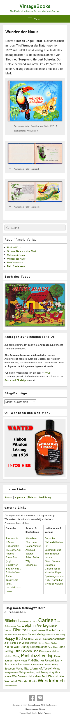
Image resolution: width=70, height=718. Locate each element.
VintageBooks (35, 6)
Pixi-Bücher (36, 660)
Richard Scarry (53, 660)
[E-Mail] (40, 698)
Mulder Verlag (12, 656)
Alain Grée (30, 538)
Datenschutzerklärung (39, 497)
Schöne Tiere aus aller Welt (21, 251)
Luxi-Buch (46, 651)
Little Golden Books (28, 650)
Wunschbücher (10, 685)
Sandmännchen (13, 664)
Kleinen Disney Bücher (47, 643)
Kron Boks (53, 647)
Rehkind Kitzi (14, 247)
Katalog (33, 642)
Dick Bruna (31, 542)
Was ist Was (56, 676)
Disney (19, 630)
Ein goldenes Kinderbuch (45, 630)
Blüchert (11, 620)
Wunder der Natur (16, 258)
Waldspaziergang (16, 255)
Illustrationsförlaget (53, 639)
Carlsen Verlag (52, 568)
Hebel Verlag (34, 639)
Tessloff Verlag (51, 668)
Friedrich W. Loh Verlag (55, 634)
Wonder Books (27, 681)
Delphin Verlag (35, 625)
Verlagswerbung (27, 672)
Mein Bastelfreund (16, 266)
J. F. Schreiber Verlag (16, 642)
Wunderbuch (51, 680)
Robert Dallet (32, 557)
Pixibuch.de (12, 538)
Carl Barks (33, 621)
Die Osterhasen (15, 262)
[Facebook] (32, 698)
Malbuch (56, 651)
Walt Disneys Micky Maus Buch (29, 676)
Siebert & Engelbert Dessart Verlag (40, 664)
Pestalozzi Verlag (37, 655)
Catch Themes (44, 713)
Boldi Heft (24, 621)
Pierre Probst (20, 660)
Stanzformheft (33, 668)
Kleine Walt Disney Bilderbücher (25, 646)
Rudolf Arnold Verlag (20, 239)
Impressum (20, 497)
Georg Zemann (33, 545)
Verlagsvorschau (11, 672)
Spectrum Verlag (13, 668)
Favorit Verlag (36, 634)
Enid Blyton (22, 634)
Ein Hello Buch (10, 634)
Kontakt (8, 497)
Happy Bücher (15, 638)
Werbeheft (11, 681)
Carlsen (47, 620)
